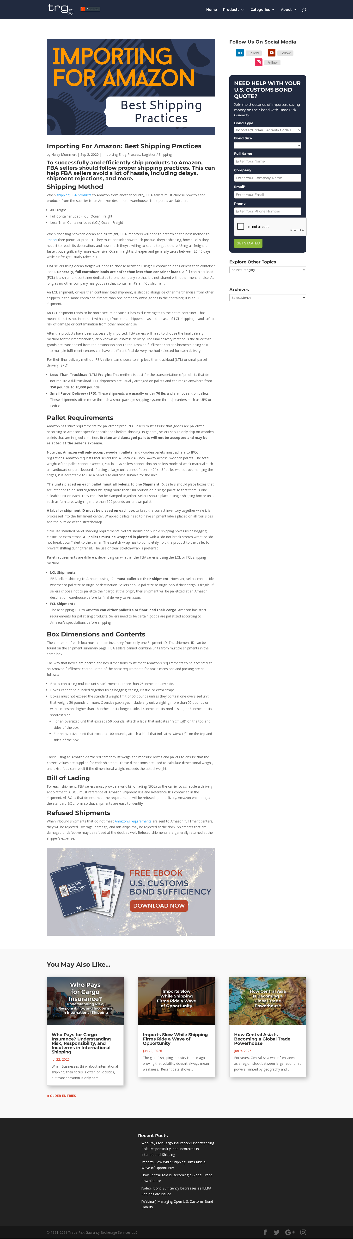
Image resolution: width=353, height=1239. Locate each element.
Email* (239, 187)
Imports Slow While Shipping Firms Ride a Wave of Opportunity (175, 1039)
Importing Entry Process (121, 154)
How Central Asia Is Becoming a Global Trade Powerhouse (262, 1039)
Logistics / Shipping (157, 154)
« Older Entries (61, 1095)
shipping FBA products (74, 195)
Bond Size (243, 138)
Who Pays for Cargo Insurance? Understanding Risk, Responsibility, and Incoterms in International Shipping (81, 1043)
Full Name (243, 153)
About (286, 10)
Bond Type (243, 123)
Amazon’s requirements (133, 821)
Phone (240, 203)
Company (242, 170)
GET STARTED (248, 243)
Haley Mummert (64, 154)
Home (211, 10)
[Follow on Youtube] (271, 52)
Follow (254, 53)
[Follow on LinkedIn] (240, 52)
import (52, 239)
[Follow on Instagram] (258, 62)
